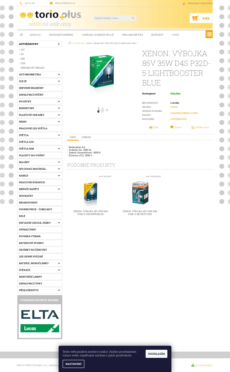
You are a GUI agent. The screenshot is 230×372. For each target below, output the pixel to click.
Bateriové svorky (31, 243)
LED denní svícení (31, 256)
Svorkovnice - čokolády (35, 209)
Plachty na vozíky (32, 155)
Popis (73, 137)
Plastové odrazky (31, 114)
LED (23, 63)
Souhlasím (156, 353)
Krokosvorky (28, 202)
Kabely (23, 175)
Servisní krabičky (31, 88)
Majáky (24, 162)
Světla (24, 135)
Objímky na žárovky (33, 249)
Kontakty (157, 34)
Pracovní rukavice (32, 182)
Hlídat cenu (202, 127)
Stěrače (24, 270)
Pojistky (25, 101)
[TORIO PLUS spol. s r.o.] (51, 18)
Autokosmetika (30, 74)
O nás (175, 34)
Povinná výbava (30, 236)
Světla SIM (26, 148)
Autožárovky (29, 44)
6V (22, 54)
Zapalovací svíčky (31, 94)
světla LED (26, 141)
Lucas (173, 107)
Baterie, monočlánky (34, 263)
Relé (22, 216)
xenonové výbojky (33, 67)
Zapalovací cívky (30, 283)
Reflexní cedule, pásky (35, 222)
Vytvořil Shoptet (204, 365)
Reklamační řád (132, 34)
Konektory (26, 108)
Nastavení (73, 364)
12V (23, 49)
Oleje (23, 81)
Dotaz (178, 127)
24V (23, 58)
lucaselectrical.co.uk (184, 113)
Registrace (207, 3)
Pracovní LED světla (33, 128)
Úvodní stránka (21, 34)
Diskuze (86, 137)
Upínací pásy (27, 229)
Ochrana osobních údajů (98, 34)
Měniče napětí (29, 189)
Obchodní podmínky (61, 34)
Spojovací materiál (32, 168)
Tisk (156, 127)
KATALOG (35, 34)
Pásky (23, 121)
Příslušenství (29, 290)
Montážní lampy (30, 276)
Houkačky (26, 195)
